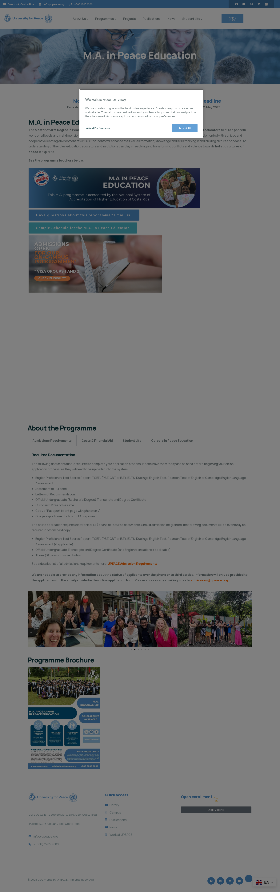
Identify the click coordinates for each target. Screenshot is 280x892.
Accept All (185, 128)
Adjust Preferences (98, 127)
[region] (141, 113)
